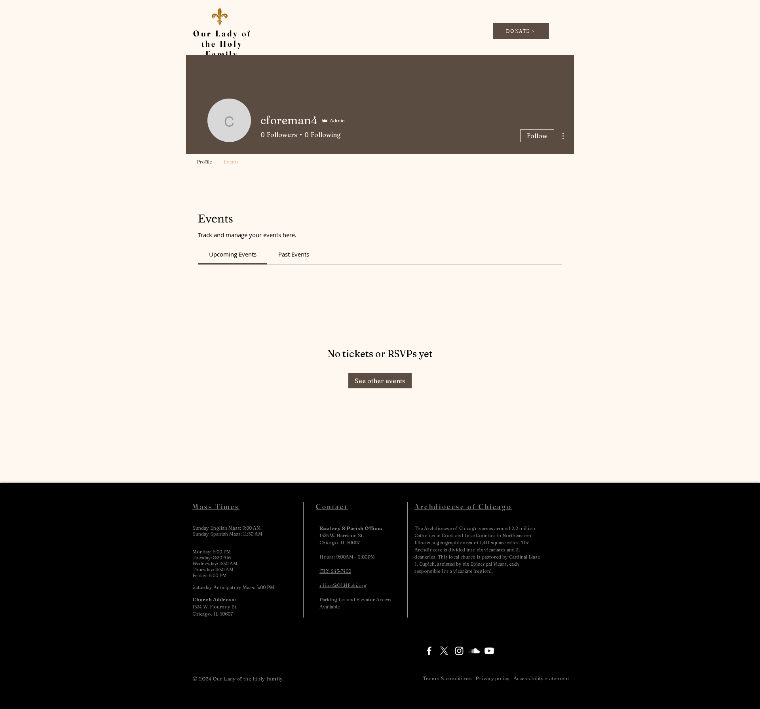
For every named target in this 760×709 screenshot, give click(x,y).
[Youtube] (489, 650)
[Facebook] (429, 650)
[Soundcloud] (474, 650)
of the (222, 43)
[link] (232, 254)
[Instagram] (459, 650)
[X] (444, 650)
